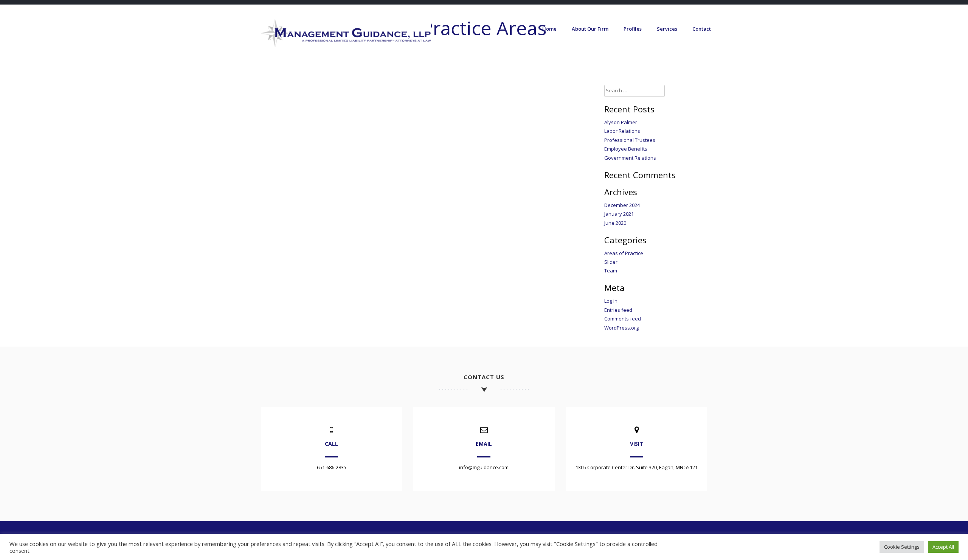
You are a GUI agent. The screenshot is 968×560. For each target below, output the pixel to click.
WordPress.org (621, 327)
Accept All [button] (943, 546)
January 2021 (619, 213)
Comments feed (622, 318)
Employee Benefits (625, 148)
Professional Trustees (629, 140)
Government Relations (630, 157)
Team (610, 270)
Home (549, 28)
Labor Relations (622, 131)
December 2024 (622, 205)
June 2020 (615, 222)
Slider (610, 261)
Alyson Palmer (620, 122)
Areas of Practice (623, 253)
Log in (610, 300)
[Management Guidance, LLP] (346, 45)
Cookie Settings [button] (902, 546)
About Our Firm (590, 28)
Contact (701, 28)
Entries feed (618, 309)
